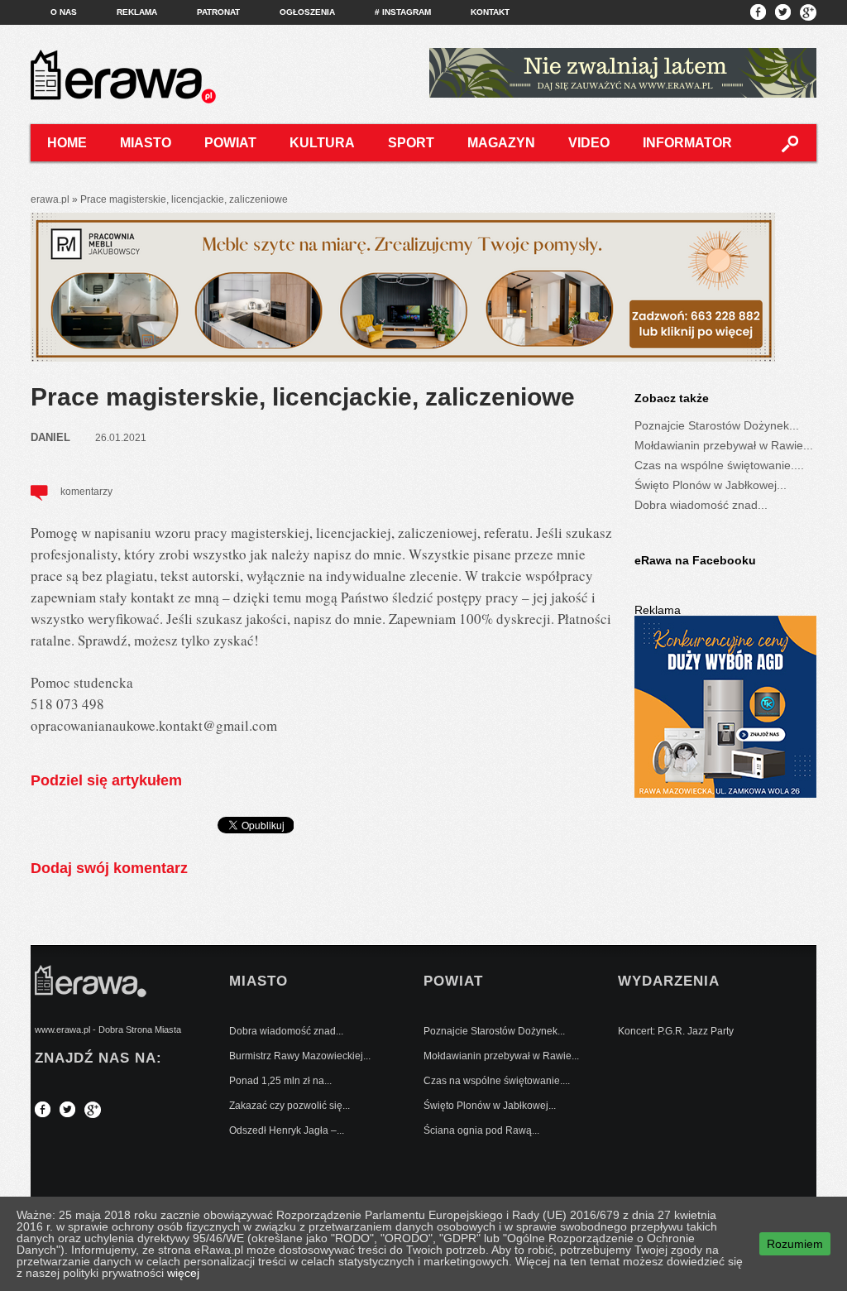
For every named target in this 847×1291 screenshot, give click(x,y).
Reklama (137, 12)
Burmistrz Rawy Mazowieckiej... (300, 1056)
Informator (687, 143)
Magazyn (501, 143)
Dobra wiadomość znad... (701, 504)
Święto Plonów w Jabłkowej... (710, 485)
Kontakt (490, 12)
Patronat (218, 12)
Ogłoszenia (307, 12)
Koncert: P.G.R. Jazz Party (676, 1031)
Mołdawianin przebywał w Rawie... (723, 445)
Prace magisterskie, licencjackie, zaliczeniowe (303, 396)
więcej (183, 1272)
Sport (411, 143)
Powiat (230, 143)
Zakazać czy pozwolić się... (289, 1105)
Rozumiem (795, 1243)
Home (67, 143)
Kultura (322, 143)
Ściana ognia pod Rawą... (481, 1130)
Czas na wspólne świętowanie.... (719, 465)
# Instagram (403, 12)
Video (589, 143)
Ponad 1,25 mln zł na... (280, 1081)
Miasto (145, 143)
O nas (63, 12)
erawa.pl (50, 199)
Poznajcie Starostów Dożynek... (716, 425)
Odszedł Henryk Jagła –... (286, 1130)
